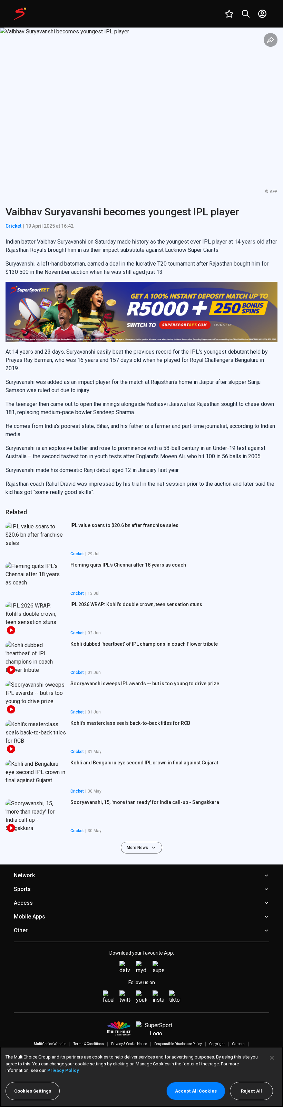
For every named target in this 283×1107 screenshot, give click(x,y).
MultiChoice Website (50, 1044)
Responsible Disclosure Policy (178, 1044)
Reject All (251, 1091)
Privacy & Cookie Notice (129, 1044)
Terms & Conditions (89, 1044)
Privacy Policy (63, 1070)
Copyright (217, 1044)
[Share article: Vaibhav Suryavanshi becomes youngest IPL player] (270, 40)
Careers (238, 1044)
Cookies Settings (32, 1091)
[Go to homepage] (20, 14)
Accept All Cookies (196, 1091)
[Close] (272, 1057)
